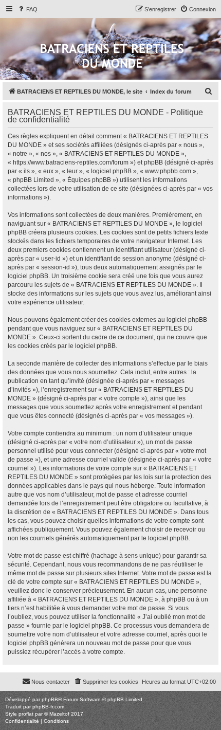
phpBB (50, 699)
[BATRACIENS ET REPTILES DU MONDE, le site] (112, 57)
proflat (26, 714)
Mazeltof (59, 714)
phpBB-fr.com (48, 706)
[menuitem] (27, 9)
